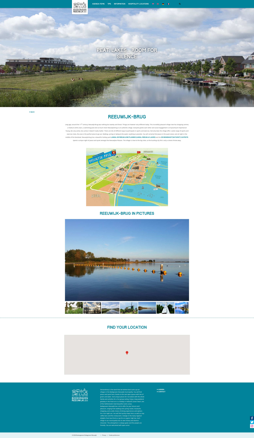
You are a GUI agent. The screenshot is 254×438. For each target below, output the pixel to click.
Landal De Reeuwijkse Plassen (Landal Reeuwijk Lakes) (133, 137)
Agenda (161, 389)
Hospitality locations (138, 4)
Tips (109, 4)
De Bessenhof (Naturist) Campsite (174, 137)
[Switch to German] (163, 4)
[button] (74, 266)
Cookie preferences (114, 435)
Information (119, 4)
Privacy (104, 435)
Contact (161, 392)
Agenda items (98, 4)
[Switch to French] (168, 4)
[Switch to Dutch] (153, 4)
